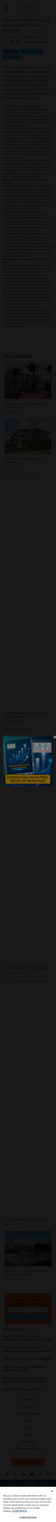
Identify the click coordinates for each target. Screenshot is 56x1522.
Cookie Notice (19, 1511)
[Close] (52, 1491)
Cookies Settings (28, 1517)
